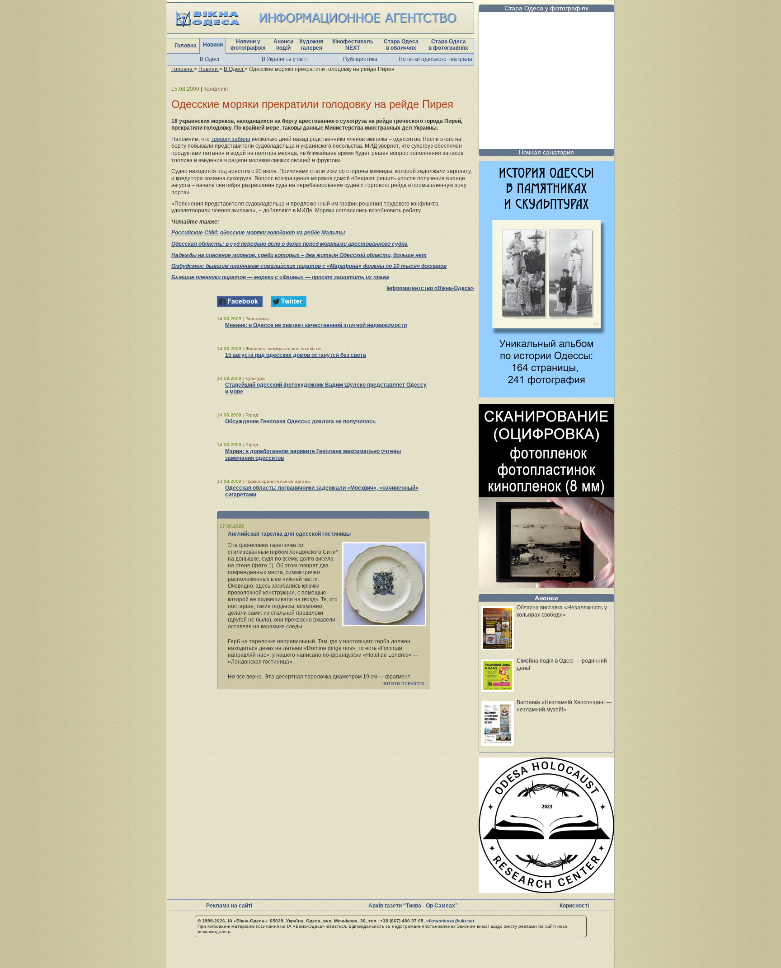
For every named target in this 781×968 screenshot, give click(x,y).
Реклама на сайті (229, 906)
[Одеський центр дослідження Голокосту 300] (546, 890)
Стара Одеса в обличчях (401, 44)
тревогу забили (230, 139)
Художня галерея (311, 44)
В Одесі (209, 59)
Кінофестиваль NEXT (352, 44)
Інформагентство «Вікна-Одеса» (430, 288)
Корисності (574, 906)
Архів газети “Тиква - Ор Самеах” (413, 906)
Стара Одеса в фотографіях (448, 44)
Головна (185, 45)
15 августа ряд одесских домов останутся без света (295, 355)
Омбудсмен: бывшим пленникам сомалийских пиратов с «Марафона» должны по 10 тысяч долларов (309, 266)
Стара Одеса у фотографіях (546, 8)
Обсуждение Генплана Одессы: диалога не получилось (300, 421)
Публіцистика (360, 59)
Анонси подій (283, 44)
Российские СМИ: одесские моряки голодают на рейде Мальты (258, 232)
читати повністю (403, 683)
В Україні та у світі (285, 59)
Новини (213, 45)
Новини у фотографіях (248, 44)
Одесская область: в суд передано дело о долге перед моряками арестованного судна (289, 244)
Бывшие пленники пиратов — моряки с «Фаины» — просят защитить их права (280, 277)
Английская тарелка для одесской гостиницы (289, 534)
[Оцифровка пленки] (546, 585)
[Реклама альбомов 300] (546, 395)
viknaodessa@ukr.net (450, 920)
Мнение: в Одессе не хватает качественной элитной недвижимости (316, 325)
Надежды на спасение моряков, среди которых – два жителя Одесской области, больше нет (299, 255)
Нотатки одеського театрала (435, 59)
